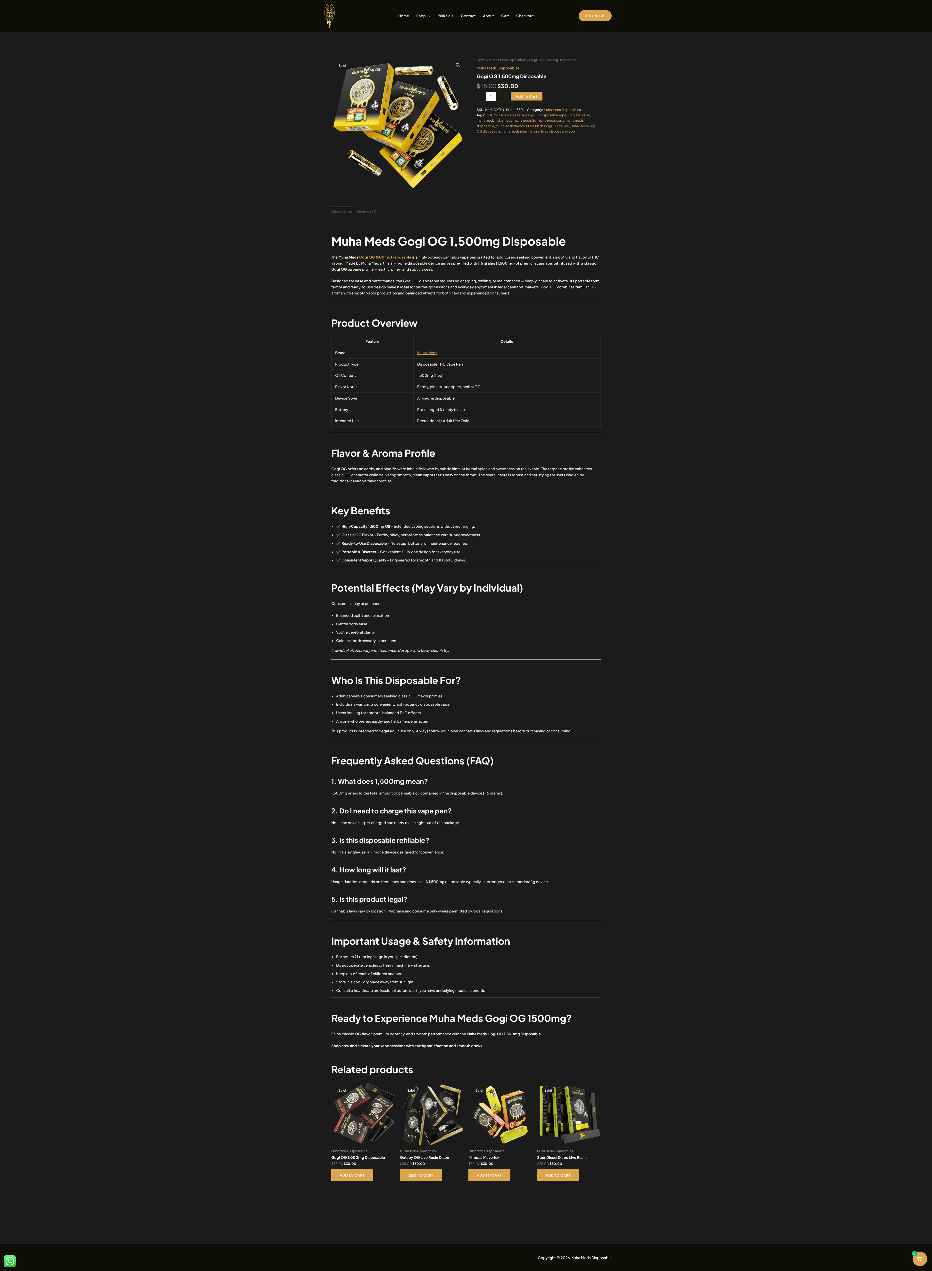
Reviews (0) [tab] (367, 211)
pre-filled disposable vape (554, 131)
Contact (468, 15)
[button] (428, 15)
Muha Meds (427, 352)
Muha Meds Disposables (508, 60)
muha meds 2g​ (525, 120)
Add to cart (526, 96)
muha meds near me (517, 131)
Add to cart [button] (352, 1175)
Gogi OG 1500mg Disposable (385, 257)
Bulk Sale (446, 15)
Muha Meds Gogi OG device (547, 126)
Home (403, 15)
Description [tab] (341, 211)
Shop (421, 15)
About (488, 15)
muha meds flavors (510, 126)
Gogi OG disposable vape (546, 115)
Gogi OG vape (579, 115)
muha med (485, 120)
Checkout (525, 15)
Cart (505, 15)
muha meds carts (551, 120)
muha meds (503, 120)
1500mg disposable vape (505, 115)
